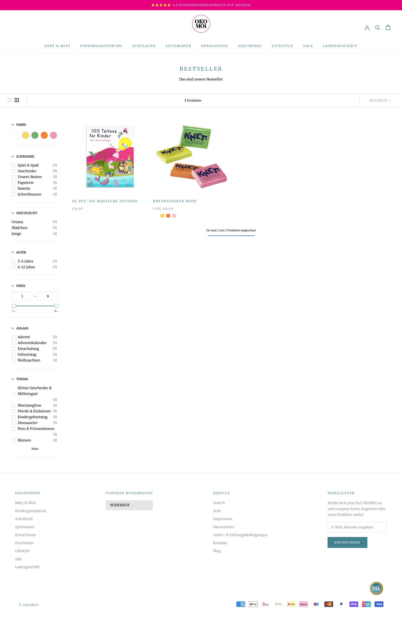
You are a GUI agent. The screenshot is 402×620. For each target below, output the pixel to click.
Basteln (24, 188)
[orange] (168, 216)
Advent (24, 337)
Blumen (24, 440)
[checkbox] (16, 135)
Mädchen (19, 227)
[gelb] (162, 216)
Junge (16, 233)
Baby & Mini (57, 46)
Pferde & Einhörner (34, 411)
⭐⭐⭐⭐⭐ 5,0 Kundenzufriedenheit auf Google (201, 5)
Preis (20, 286)
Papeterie (26, 182)
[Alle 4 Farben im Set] (180, 216)
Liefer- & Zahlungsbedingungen (240, 535)
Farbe (21, 125)
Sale (308, 46)
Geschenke (250, 46)
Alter (21, 252)
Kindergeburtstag (32, 417)
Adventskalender (32, 343)
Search (219, 503)
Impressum (222, 519)
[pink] (174, 216)
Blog (217, 551)
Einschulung (28, 348)
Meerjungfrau (29, 405)
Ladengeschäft (340, 46)
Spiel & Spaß (28, 165)
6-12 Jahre (26, 267)
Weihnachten (29, 360)
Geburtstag (27, 354)
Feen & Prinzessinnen (36, 428)
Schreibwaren (29, 194)
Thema (22, 379)
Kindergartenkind (101, 46)
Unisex (17, 222)
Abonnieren (347, 542)
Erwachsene (214, 46)
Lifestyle (282, 46)
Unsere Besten (30, 177)
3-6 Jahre (26, 261)
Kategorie (25, 157)
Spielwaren (178, 46)
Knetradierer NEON (175, 201)
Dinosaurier (28, 423)
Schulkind (144, 46)
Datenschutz (223, 527)
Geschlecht (26, 213)
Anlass (22, 328)
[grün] (156, 216)
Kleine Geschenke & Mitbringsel (35, 391)
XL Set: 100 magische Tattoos (105, 201)
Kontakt (220, 543)
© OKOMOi (29, 605)
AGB (217, 511)
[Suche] (377, 27)
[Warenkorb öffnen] (388, 27)
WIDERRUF (120, 505)
